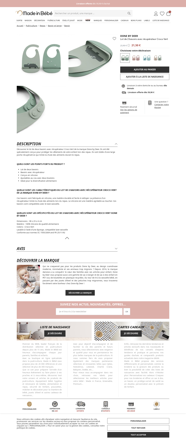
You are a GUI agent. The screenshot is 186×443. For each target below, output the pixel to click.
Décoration (39, 20)
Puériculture (54, 20)
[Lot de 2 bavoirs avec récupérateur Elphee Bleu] (147, 58)
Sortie (19, 20)
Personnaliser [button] (138, 421)
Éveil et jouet (68, 20)
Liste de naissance (161, 20)
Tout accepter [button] (138, 434)
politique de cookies (26, 428)
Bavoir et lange (55, 25)
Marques (98, 20)
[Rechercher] (129, 13)
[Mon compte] (156, 13)
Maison (28, 20)
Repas (42, 25)
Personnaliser (111, 20)
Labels (147, 20)
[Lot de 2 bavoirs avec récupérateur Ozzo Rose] (136, 58)
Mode (79, 20)
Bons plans (136, 20)
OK (126, 311)
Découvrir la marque (80, 292)
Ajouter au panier (145, 69)
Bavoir (67, 25)
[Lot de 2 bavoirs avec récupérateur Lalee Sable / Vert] (157, 58)
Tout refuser (138, 428)
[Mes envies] (162, 13)
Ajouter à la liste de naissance (145, 76)
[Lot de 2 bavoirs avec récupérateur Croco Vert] (125, 58)
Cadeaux (125, 20)
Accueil (20, 25)
